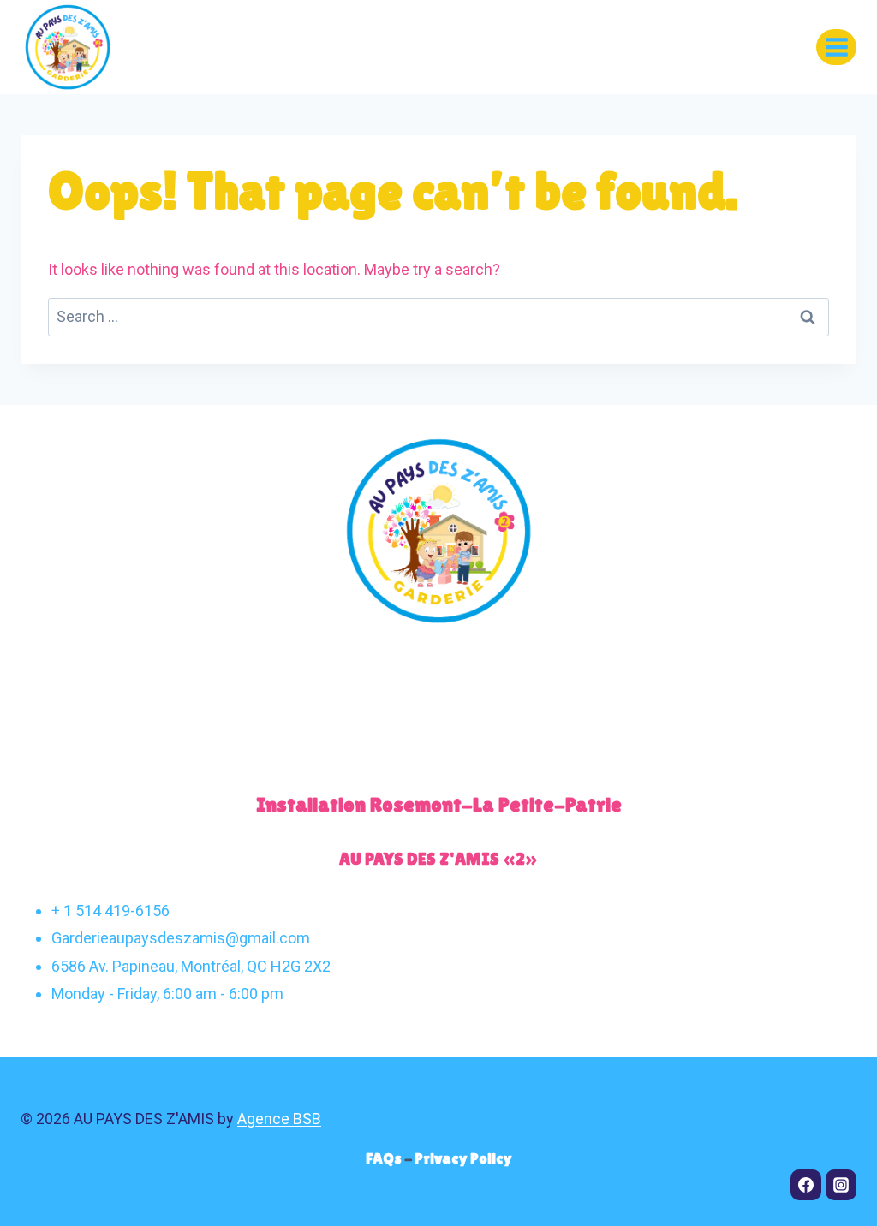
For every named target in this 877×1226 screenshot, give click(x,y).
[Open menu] (836, 46)
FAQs (385, 1158)
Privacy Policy (463, 1158)
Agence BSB (279, 1119)
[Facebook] (805, 1184)
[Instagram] (841, 1184)
